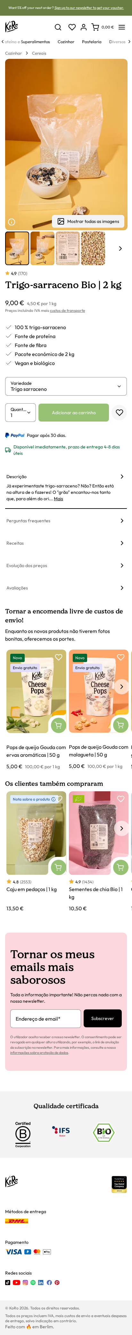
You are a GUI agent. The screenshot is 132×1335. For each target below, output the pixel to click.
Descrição (16, 476)
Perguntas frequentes (28, 521)
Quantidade (19, 409)
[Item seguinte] (120, 248)
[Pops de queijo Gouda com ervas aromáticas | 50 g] (36, 710)
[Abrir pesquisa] (58, 27)
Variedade (21, 383)
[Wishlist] (72, 27)
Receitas (15, 543)
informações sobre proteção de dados (39, 1052)
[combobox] (64, 389)
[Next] (129, 41)
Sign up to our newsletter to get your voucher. (89, 7)
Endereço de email (38, 1018)
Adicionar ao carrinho (74, 412)
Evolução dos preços (26, 565)
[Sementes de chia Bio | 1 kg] (99, 851)
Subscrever (102, 1018)
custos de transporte (67, 310)
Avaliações (17, 588)
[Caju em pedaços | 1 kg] (36, 851)
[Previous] (2, 41)
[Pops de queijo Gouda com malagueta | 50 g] (99, 710)
